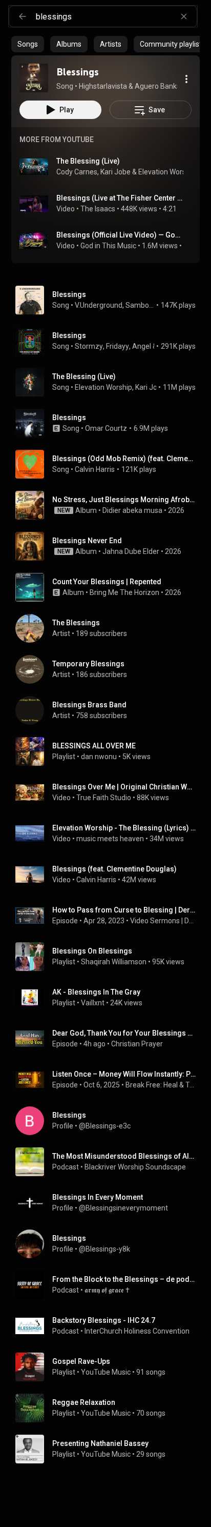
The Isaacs (97, 209)
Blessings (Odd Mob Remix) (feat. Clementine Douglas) (124, 458)
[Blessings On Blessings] (109, 956)
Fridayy (117, 346)
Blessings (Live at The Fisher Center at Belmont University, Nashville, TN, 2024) (120, 198)
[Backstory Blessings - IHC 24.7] (109, 1325)
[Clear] (184, 16)
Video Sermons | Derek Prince (163, 921)
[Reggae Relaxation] (109, 1408)
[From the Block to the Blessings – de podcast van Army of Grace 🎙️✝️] (109, 1284)
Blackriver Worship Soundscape (135, 1167)
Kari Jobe (115, 172)
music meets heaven (110, 839)
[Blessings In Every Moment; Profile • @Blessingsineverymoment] (109, 1202)
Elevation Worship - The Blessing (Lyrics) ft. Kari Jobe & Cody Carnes (124, 828)
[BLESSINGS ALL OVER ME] (109, 751)
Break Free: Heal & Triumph (160, 1085)
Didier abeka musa (132, 510)
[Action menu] (186, 79)
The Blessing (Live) (88, 161)
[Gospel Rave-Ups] (109, 1366)
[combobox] (116, 16)
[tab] (27, 44)
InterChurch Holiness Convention (137, 1331)
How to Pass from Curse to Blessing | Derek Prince (124, 910)
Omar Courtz (106, 428)
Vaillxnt (92, 1003)
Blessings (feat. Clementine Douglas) (114, 869)
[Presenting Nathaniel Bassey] (109, 1449)
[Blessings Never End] (109, 546)
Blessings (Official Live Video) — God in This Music (120, 235)
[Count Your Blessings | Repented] (109, 587)
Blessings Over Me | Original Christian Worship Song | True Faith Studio (124, 787)
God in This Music (108, 246)
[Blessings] (33, 78)
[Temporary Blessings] (109, 669)
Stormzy (89, 346)
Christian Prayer (137, 1044)
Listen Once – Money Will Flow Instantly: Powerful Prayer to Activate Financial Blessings (124, 1074)
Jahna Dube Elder (130, 551)
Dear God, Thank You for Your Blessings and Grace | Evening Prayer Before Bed (124, 1033)
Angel (141, 346)
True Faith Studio (103, 798)
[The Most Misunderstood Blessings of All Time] (109, 1161)
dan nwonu (99, 756)
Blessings (69, 294)
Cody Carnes (76, 172)
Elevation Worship (167, 172)
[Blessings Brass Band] (109, 710)
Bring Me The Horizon (124, 592)
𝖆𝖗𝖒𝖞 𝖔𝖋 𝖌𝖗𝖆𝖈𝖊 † (107, 1290)
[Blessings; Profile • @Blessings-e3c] (109, 1120)
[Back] (22, 16)
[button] (33, 78)
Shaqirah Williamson (113, 962)
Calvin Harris (95, 469)
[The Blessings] (109, 628)
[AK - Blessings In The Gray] (109, 997)
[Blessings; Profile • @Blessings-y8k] (109, 1243)
